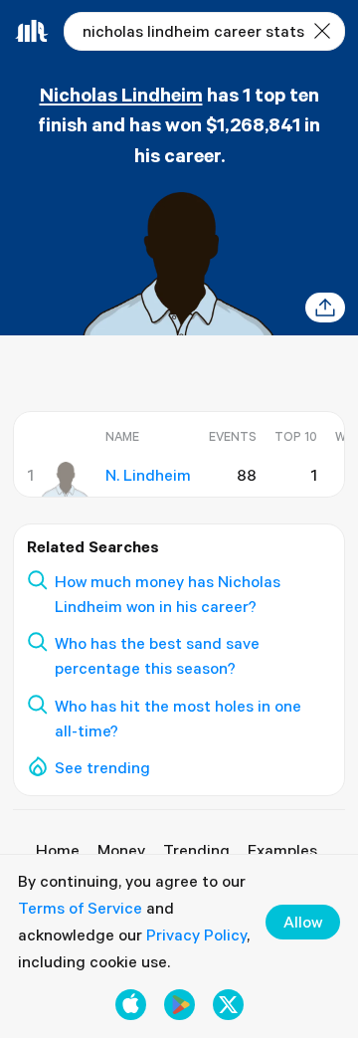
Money (121, 850)
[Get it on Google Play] (179, 1004)
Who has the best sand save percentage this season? (157, 655)
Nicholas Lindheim (121, 94)
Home (58, 850)
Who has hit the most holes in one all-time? (178, 718)
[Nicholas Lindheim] (65, 480)
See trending (102, 767)
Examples (282, 850)
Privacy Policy (196, 934)
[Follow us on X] (228, 1004)
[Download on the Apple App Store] (130, 1004)
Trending (196, 850)
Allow (302, 922)
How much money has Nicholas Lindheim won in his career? (167, 593)
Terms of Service (80, 908)
